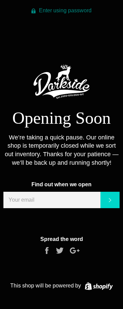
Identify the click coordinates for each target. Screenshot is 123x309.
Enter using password (65, 10)
